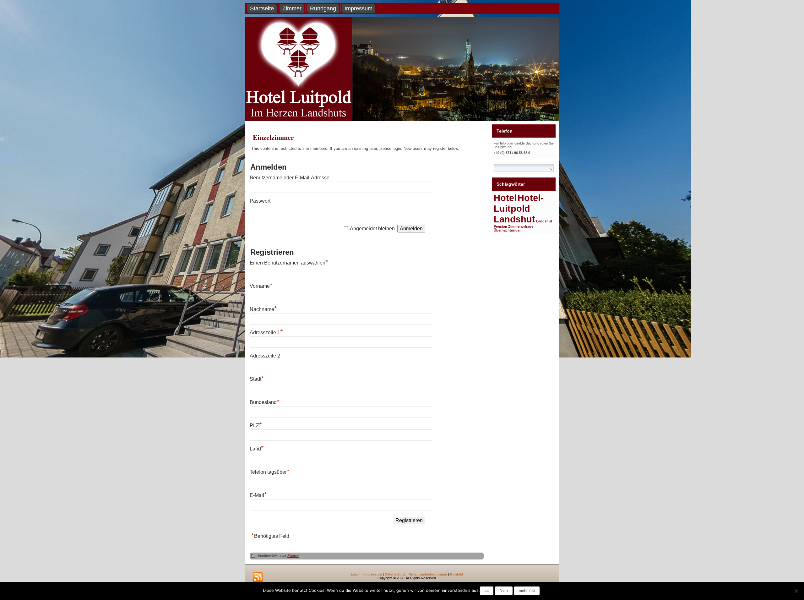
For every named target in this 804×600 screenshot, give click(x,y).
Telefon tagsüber (270, 472)
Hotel (505, 198)
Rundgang (323, 8)
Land (257, 448)
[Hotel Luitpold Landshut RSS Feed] (258, 577)
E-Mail (258, 495)
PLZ (256, 425)
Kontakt (456, 574)
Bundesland (265, 402)
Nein (504, 590)
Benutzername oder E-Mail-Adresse (289, 177)
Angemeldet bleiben (372, 228)
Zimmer (292, 8)
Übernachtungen (508, 230)
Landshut (544, 221)
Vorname (261, 286)
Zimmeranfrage (520, 226)
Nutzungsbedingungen (428, 574)
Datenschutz (395, 574)
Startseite (262, 8)
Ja (487, 590)
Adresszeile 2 (265, 355)
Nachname (263, 309)
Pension (500, 226)
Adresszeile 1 (266, 332)
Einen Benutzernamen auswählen (289, 262)
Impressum (358, 8)
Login (356, 574)
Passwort (260, 201)
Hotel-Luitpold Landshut (519, 208)
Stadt (257, 379)
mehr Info (527, 590)
